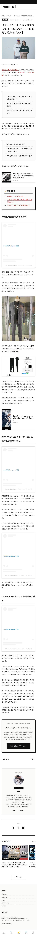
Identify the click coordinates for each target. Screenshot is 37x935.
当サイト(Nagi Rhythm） (10, 70)
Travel (3, 900)
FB (18, 828)
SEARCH (11, 932)
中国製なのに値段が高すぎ (15, 196)
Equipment (4, 897)
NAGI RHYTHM (8, 6)
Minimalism (4, 894)
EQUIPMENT (8, 15)
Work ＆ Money (5, 903)
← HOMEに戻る (18, 877)
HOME (3, 15)
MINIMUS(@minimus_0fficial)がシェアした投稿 (18, 265)
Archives (4, 906)
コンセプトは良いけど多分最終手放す (18, 205)
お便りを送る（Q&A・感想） (18, 746)
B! (23, 828)
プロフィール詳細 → (18, 810)
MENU (33, 932)
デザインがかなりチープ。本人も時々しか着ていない (19, 201)
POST (26, 932)
